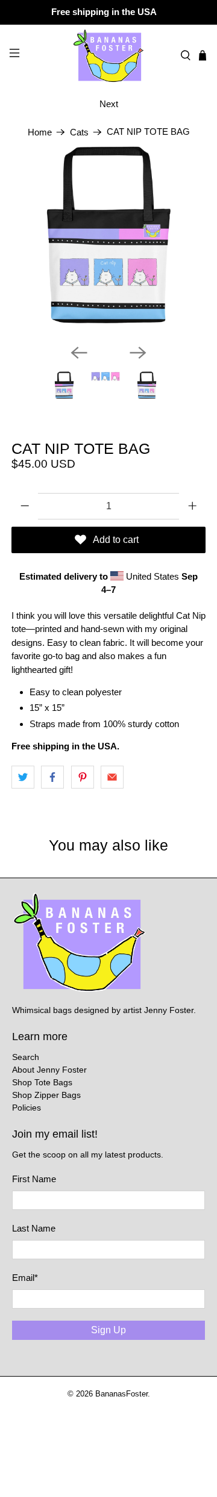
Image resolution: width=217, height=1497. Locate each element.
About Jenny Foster (49, 1069)
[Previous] (79, 353)
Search (25, 1057)
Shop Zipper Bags (46, 1095)
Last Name (33, 1228)
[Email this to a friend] (112, 777)
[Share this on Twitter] (22, 777)
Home (40, 132)
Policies (26, 1107)
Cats (79, 132)
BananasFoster (121, 1394)
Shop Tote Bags (42, 1082)
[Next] (138, 353)
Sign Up (108, 1330)
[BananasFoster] (108, 55)
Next (108, 104)
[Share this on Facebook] (52, 777)
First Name (34, 1179)
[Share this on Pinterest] (82, 777)
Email (25, 1277)
